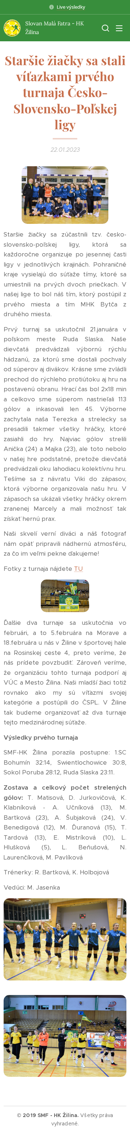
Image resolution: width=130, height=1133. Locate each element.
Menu (119, 28)
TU (78, 569)
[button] (105, 28)
